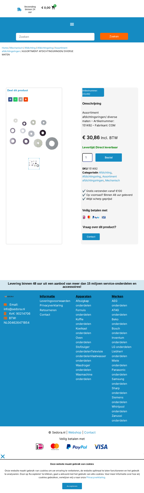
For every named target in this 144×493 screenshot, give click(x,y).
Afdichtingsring (45, 47)
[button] (72, 24)
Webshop (74, 432)
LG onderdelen (121, 347)
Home (5, 47)
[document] (72, 473)
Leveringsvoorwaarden (55, 301)
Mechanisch (16, 47)
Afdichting (30, 47)
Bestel (108, 157)
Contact (45, 314)
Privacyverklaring (51, 305)
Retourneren (48, 310)
